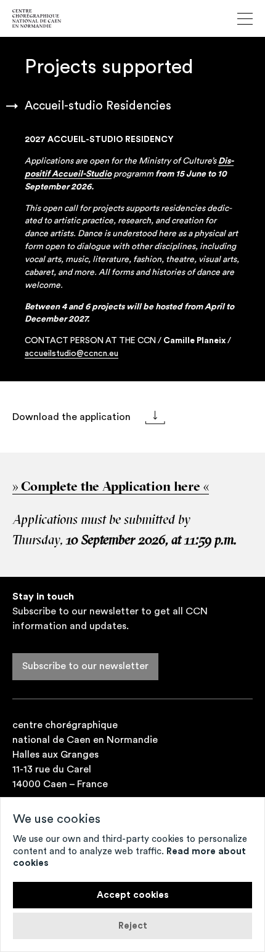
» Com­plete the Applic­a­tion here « (110, 487)
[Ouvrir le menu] (245, 18)
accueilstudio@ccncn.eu (71, 353)
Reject (132, 925)
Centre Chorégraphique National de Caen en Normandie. (36, 18)
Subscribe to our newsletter (85, 666)
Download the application (72, 417)
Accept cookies (133, 895)
